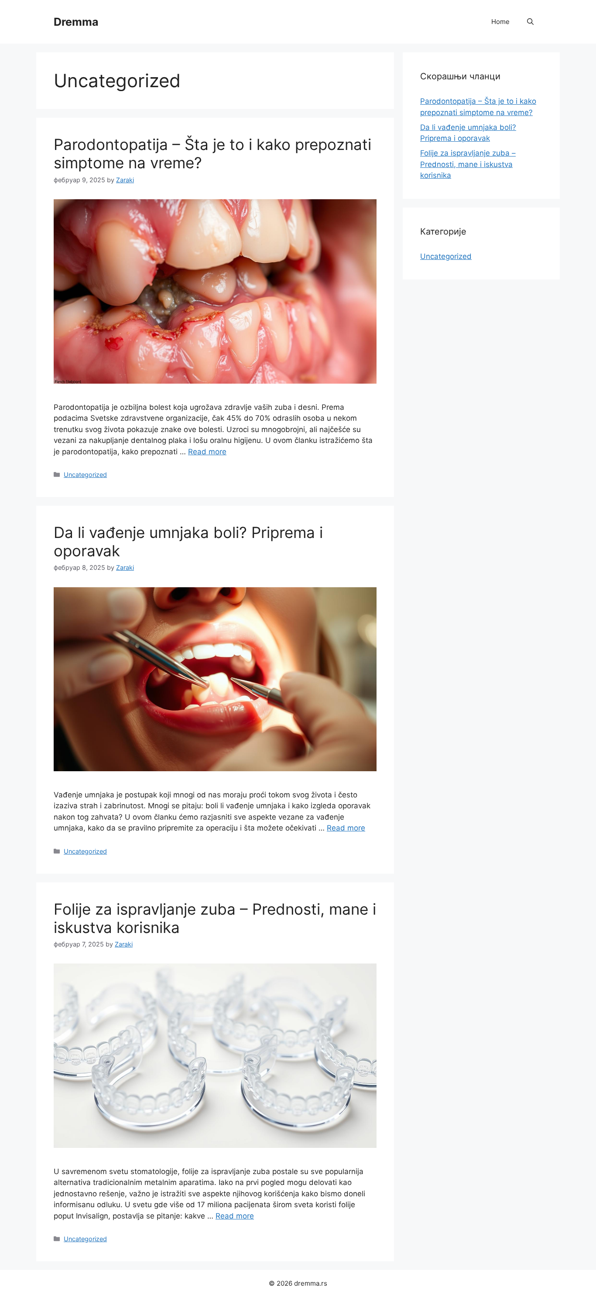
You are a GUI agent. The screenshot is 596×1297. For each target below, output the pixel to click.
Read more (207, 451)
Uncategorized (85, 474)
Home (500, 21)
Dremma (76, 21)
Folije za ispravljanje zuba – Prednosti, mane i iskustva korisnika (468, 164)
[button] (530, 22)
